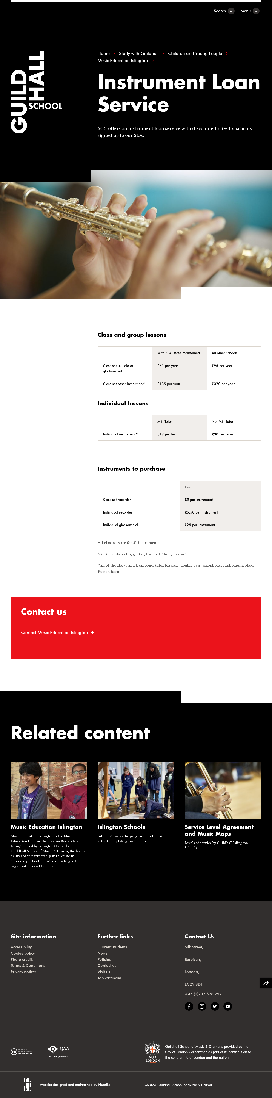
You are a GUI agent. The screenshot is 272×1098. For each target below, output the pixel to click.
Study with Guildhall (139, 53)
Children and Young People (195, 53)
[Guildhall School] (37, 10)
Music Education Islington (123, 60)
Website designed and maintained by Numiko (75, 1084)
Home (104, 53)
